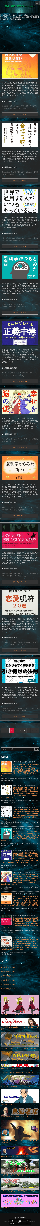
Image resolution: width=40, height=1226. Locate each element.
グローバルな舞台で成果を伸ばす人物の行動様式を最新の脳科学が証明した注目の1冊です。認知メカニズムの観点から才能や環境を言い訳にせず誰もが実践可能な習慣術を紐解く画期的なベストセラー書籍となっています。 (20, 222)
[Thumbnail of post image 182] (21, 538)
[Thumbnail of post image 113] (21, 202)
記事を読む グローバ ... (20, 246)
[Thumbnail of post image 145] (21, 672)
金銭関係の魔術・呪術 (8, 989)
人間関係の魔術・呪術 (10, 167)
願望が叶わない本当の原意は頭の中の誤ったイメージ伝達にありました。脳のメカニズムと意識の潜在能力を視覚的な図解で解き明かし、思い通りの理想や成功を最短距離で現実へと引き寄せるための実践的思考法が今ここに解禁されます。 (20, 692)
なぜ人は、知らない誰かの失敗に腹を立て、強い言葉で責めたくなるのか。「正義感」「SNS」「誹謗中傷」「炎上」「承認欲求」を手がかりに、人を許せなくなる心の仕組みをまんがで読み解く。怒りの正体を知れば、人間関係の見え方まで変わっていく (19, 857)
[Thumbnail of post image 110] (21, 136)
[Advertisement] (20, 37)
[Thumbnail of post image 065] (21, 335)
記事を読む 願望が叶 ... (20, 716)
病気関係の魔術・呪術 (8, 980)
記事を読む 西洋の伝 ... (20, 582)
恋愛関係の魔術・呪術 (10, 637)
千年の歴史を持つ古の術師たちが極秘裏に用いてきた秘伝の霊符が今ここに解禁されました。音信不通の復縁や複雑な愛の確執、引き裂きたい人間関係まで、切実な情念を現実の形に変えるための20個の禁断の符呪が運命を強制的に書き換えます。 (19, 944)
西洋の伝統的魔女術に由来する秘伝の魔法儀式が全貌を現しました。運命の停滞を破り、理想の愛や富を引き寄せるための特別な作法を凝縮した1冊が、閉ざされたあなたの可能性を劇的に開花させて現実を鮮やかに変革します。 (20, 558)
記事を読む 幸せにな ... (20, 447)
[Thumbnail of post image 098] (21, 604)
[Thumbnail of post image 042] (21, 403)
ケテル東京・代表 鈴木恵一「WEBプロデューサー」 (18, 1072)
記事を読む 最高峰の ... (20, 180)
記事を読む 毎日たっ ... (20, 114)
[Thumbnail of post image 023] (21, 268)
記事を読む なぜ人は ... (20, 381)
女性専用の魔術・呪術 (10, 101)
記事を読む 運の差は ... (20, 312)
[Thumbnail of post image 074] (21, 68)
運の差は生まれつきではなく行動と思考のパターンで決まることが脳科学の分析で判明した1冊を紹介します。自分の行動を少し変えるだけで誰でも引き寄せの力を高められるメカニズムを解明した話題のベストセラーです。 (20, 288)
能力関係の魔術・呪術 (10, 233)
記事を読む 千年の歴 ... (20, 650)
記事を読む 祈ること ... (20, 516)
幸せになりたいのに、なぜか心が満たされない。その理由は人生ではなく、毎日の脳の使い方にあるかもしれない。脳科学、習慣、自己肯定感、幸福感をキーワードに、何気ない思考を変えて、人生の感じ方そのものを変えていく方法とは (20, 423)
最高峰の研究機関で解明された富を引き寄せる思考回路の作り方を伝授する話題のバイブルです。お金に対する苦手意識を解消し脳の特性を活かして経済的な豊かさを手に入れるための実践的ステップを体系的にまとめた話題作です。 (20, 156)
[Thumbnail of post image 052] (21, 469)
